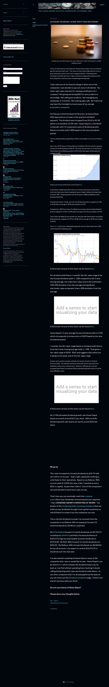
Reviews (7, 261)
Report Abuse (7, 20)
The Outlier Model (8, 202)
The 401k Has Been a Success (11, 133)
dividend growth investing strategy (77, 506)
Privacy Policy (6, 248)
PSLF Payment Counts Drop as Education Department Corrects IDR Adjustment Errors (13, 142)
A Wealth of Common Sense (10, 132)
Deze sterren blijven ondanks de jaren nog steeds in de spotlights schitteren (13, 204)
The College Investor (8, 139)
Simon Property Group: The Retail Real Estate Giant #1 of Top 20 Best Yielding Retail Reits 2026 (13, 214)
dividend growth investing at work (60, 603)
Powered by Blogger (69, 682)
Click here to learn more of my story (13, 35)
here (80, 185)
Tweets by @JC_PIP (8, 57)
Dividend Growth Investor (14, 120)
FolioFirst (65, 535)
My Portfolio (60, 11)
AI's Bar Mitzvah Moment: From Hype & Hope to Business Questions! (13, 170)
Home (40, 11)
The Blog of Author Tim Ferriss (11, 148)
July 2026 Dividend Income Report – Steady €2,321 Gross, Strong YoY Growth (12, 179)
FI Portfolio (58, 532)
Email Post (56, 600)
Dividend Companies (49, 11)
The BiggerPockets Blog (9, 194)
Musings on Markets (8, 168)
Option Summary (82, 11)
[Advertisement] (76, 447)
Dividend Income (70, 11)
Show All (6, 218)
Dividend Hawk (7, 176)
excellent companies (60, 107)
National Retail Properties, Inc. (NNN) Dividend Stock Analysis (13, 162)
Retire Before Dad (8, 186)
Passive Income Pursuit (56, 4)
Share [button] (34, 18)
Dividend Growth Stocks (14, 118)
